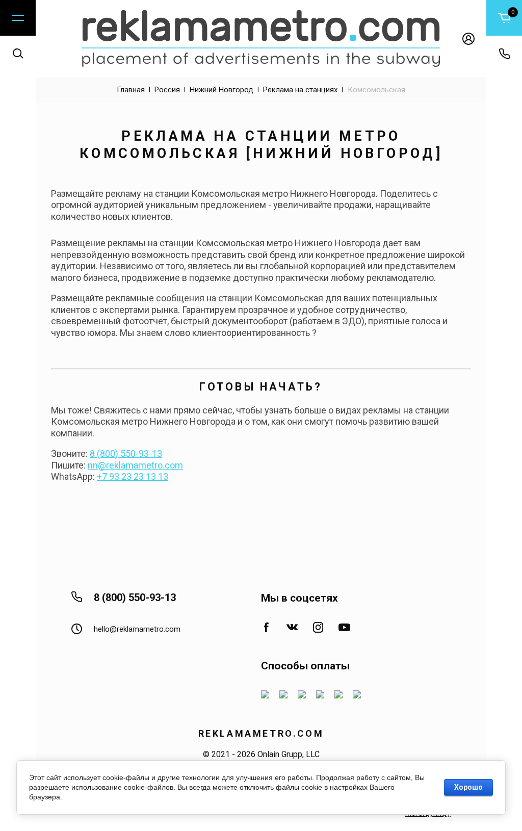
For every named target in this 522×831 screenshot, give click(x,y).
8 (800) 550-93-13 (126, 453)
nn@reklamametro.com (135, 465)
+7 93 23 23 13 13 (132, 476)
